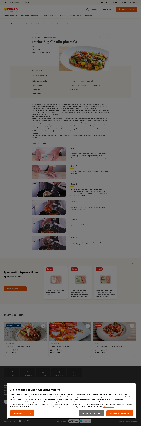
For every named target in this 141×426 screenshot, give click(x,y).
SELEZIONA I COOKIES (22, 413)
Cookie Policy (108, 407)
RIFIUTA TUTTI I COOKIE (91, 413)
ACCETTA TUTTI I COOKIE (120, 413)
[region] (71, 401)
